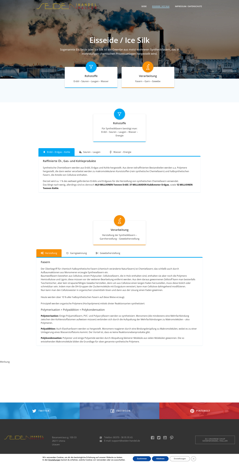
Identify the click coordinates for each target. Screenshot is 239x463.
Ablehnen (160, 458)
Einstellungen (54, 460)
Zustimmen (142, 458)
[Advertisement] (83, 383)
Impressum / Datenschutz (188, 6)
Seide (144, 6)
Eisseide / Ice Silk (160, 6)
